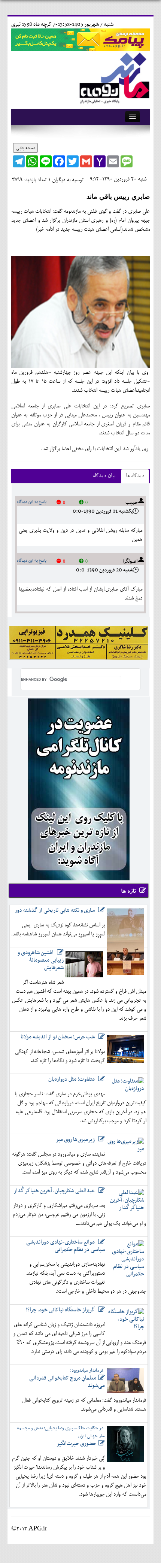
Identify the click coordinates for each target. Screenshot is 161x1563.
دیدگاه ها (135, 476)
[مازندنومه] (113, 77)
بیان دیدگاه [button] (104, 476)
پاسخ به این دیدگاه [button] (31, 502)
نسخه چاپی (25, 148)
